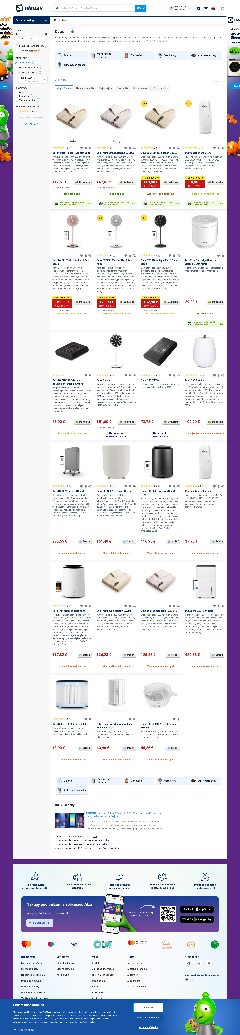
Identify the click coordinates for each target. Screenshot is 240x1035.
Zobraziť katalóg (25, 20)
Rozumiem (148, 1007)
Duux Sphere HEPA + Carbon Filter (70, 724)
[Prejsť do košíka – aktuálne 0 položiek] (222, 8)
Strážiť (86, 541)
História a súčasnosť (103, 975)
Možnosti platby (29, 969)
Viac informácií (26, 1029)
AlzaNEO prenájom (137, 969)
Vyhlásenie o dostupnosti (34, 998)
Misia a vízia (98, 980)
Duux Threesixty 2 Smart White (68, 610)
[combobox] (94, 8)
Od (17, 34)
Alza (95, 836)
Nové (21, 92)
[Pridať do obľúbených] (81, 148)
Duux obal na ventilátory (198, 153)
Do (46, 34)
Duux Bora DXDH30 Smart (199, 610)
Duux (64, 20)
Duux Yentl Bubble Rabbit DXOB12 (159, 610)
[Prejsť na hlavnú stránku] (29, 8)
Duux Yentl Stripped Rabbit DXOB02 (115, 153)
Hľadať (140, 8)
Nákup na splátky (30, 986)
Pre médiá (97, 992)
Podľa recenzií (140, 88)
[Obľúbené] (206, 8)
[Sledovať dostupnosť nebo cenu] (85, 148)
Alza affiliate (133, 980)
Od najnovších (160, 88)
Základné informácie (103, 969)
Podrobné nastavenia (148, 1017)
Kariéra (96, 986)
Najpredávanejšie (85, 88)
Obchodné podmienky (33, 992)
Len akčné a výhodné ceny (31, 46)
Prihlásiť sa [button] (180, 9)
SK (191, 979)
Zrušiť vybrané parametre (31, 117)
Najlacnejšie (105, 88)
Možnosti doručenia (32, 963)
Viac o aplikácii (37, 923)
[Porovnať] (90, 148)
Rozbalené (24, 96)
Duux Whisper (104, 380)
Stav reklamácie (65, 969)
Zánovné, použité (27, 100)
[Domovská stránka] (55, 20)
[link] (31, 124)
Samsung (91, 813)
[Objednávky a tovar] (199, 8)
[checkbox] (31, 46)
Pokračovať (161, 41)
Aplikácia (97, 998)
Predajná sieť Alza (31, 980)
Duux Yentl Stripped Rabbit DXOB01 (71, 153)
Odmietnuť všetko (148, 1027)
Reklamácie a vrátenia (33, 975)
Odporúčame (64, 88)
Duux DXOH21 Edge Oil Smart (68, 491)
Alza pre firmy (134, 963)
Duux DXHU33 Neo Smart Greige (114, 491)
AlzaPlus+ (132, 975)
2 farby (72, 141)
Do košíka (84, 182)
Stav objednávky (65, 963)
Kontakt (96, 963)
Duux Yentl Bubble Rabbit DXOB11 (114, 610)
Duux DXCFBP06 (150, 380)
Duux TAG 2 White (194, 380)
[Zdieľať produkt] (72, 31)
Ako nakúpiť (63, 975)
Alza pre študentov (137, 986)
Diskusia (216, 81)
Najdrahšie (122, 88)
